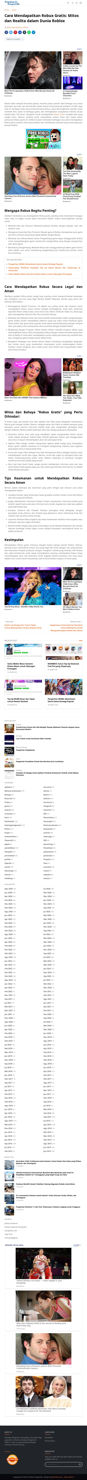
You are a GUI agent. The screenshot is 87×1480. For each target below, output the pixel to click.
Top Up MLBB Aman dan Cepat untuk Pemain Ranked (21, 700)
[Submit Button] (79, 1464)
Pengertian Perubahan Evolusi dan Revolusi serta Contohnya (39, 761)
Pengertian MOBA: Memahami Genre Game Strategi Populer (35, 264)
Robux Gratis (59, 114)
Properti (18, 725)
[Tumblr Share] (24, 32)
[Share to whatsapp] (29, 32)
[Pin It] (15, 32)
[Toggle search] (77, 3)
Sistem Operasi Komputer (16, 1227)
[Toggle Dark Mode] (73, 3)
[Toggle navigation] (80, 3)
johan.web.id (69, 1477)
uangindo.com (11, 1230)
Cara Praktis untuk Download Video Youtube (33, 739)
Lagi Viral (8, 1234)
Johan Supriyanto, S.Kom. (17, 27)
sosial (18, 759)
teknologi (19, 736)
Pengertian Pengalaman (25, 750)
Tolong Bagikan (11, 1238)
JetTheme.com (57, 1477)
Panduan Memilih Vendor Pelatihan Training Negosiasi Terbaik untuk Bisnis (45, 1184)
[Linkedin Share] (20, 32)
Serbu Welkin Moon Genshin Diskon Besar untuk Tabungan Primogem (40, 274)
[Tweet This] (11, 32)
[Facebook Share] (6, 32)
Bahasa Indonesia (21, 747)
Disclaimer (49, 1437)
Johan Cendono (11, 1223)
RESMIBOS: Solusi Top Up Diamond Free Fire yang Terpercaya (63, 665)
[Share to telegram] (33, 32)
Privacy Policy (50, 1441)
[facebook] (68, 3)
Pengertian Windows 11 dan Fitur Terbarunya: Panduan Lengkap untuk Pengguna (48, 1207)
